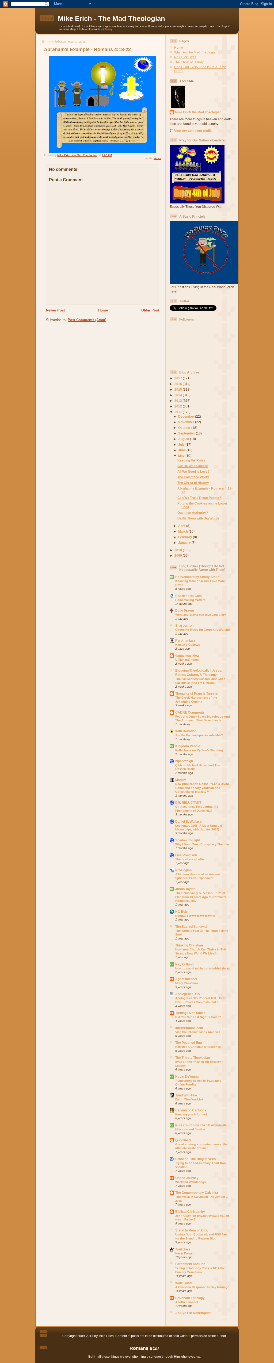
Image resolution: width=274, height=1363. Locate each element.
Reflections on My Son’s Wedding (199, 750)
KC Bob (181, 911)
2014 (178, 395)
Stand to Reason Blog (191, 1230)
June (182, 450)
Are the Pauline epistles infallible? (199, 735)
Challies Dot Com (188, 596)
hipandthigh (184, 761)
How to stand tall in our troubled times (202, 968)
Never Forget (184, 1253)
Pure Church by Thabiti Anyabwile (201, 1125)
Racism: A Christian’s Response (198, 1046)
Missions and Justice (190, 1129)
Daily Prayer (184, 610)
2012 (178, 406)
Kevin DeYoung (187, 1076)
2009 (178, 555)
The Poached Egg (188, 1042)
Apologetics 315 (187, 994)
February (185, 537)
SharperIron (184, 625)
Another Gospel (186, 1302)
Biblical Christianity (190, 1211)
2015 (178, 389)
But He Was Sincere (192, 466)
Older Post (150, 310)
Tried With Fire (186, 1095)
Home (103, 310)
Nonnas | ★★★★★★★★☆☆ (195, 915)
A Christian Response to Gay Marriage (202, 1287)
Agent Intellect (186, 979)
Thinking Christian (189, 945)
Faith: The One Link (189, 1099)
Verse (157, 158)
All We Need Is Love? (193, 471)
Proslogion (183, 870)
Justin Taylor (185, 889)
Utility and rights (187, 659)
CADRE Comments (190, 712)
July (181, 444)
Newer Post (55, 310)
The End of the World (193, 477)
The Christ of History (189, 62)
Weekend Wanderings (190, 1182)
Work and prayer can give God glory (200, 614)
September (187, 433)
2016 (178, 384)
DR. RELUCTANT (188, 802)
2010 (178, 550)
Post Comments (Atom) (87, 320)
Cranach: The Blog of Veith (195, 1159)
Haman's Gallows (187, 644)
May (181, 455)
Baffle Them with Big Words (198, 518)
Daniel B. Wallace (188, 821)
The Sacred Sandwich (191, 926)
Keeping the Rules (191, 460)
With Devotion (185, 731)
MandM (180, 779)
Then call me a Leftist (190, 859)
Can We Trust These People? (199, 497)
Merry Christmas (186, 983)
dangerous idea (187, 655)
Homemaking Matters (190, 600)
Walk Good (183, 1283)
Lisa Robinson (186, 855)
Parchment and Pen (190, 1264)
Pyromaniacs (185, 640)
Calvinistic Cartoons (190, 1110)
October (184, 427)
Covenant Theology (190, 1298)
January (185, 542)
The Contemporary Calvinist (196, 1192)
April (182, 526)
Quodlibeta (183, 1140)
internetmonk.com (189, 1028)
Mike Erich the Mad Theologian (198, 112)
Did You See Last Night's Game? (198, 1017)
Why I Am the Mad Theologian (196, 52)
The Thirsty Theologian (192, 1057)
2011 (178, 412)
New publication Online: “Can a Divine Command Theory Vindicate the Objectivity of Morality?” (202, 787)
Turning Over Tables (190, 1013)
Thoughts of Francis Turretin (196, 693)
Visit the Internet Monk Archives (197, 1032)
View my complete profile (193, 130)
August (184, 439)
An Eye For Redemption (193, 1313)
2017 (178, 378)
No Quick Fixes (185, 57)
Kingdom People (187, 746)
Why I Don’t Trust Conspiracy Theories (202, 844)
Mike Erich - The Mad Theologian (111, 18)
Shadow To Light (187, 840)
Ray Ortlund (184, 964)
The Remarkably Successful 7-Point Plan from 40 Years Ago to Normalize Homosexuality (201, 896)
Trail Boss (183, 1249)
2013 (178, 400)
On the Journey (187, 1178)
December (186, 416)
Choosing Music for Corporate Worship (203, 629)
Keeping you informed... (192, 1114)
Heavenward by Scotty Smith (197, 577)
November (186, 422)
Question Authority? (192, 512)
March (183, 531)
